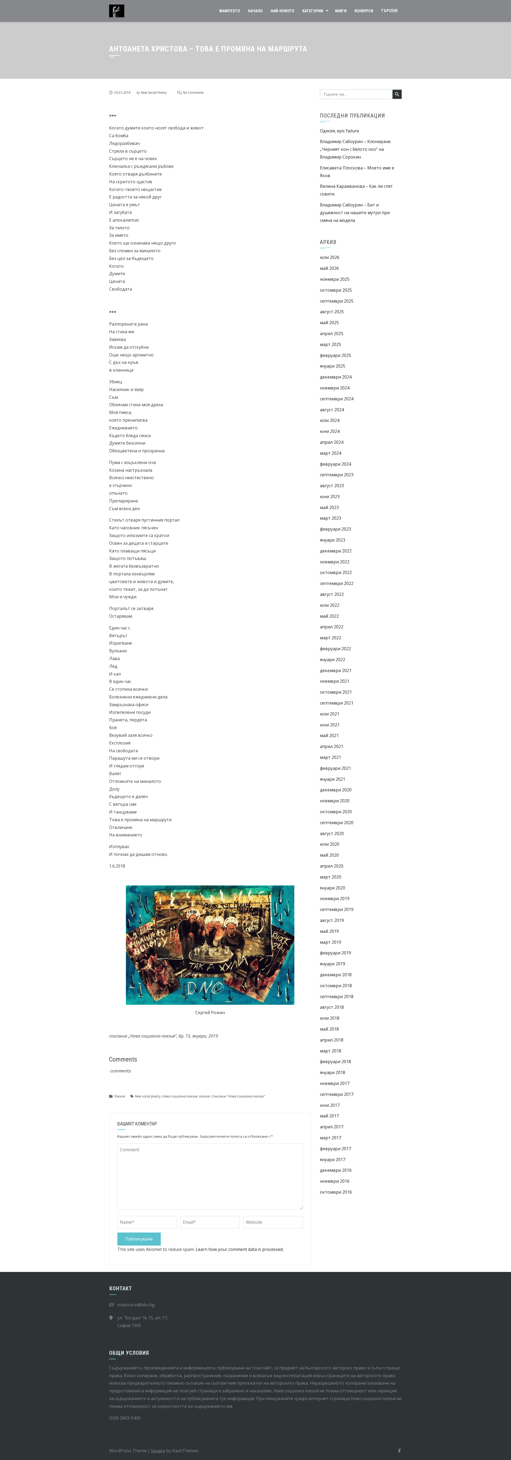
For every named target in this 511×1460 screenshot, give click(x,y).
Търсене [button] (389, 10)
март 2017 (330, 1138)
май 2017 (329, 1116)
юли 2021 (329, 714)
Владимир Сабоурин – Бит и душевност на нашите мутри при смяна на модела (355, 212)
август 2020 (332, 833)
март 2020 (330, 877)
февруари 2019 (335, 953)
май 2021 (329, 735)
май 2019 (329, 931)
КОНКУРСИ (364, 11)
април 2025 (331, 333)
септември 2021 (336, 703)
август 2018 (332, 1007)
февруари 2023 (335, 529)
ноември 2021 (334, 681)
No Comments (193, 92)
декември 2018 (336, 975)
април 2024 (331, 442)
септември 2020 (336, 822)
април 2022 (331, 627)
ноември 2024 (334, 388)
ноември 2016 (334, 1181)
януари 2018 (332, 1072)
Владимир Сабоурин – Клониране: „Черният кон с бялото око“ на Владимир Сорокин (355, 149)
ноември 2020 (334, 801)
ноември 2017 (334, 1083)
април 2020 (331, 866)
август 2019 (332, 920)
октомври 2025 (336, 290)
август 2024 (332, 410)
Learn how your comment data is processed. (239, 1249)
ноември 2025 (334, 279)
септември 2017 (336, 1094)
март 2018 (330, 1051)
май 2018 (329, 1029)
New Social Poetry (154, 92)
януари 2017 (332, 1159)
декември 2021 (336, 670)
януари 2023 (332, 540)
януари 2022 (332, 659)
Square (158, 1451)
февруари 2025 (335, 355)
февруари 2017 (335, 1149)
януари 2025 (332, 366)
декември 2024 (336, 377)
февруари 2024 (335, 464)
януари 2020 (332, 888)
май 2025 (329, 323)
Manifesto (229, 11)
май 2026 (329, 268)
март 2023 (330, 518)
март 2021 (330, 757)
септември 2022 (336, 583)
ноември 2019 (334, 898)
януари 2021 (332, 779)
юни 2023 (330, 496)
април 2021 (331, 746)
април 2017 (331, 1127)
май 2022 (329, 616)
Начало (255, 11)
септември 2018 (336, 996)
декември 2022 (336, 551)
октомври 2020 (336, 812)
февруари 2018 (335, 1061)
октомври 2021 (336, 692)
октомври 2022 (336, 572)
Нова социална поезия (179, 1096)
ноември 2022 (334, 562)
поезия (204, 1096)
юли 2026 (329, 257)
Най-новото (282, 11)
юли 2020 (329, 844)
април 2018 (331, 1040)
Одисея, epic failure (339, 131)
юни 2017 (330, 1105)
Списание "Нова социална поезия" (238, 1096)
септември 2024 (336, 399)
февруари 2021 (335, 768)
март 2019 (330, 942)
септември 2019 (336, 909)
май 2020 (329, 855)
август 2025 (332, 312)
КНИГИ (341, 11)
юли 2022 (329, 605)
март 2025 (330, 344)
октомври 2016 (336, 1192)
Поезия (119, 1096)
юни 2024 (330, 431)
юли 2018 (329, 1018)
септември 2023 (336, 475)
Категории (312, 11)
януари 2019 (332, 964)
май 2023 (329, 507)
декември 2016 (336, 1170)
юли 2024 (329, 420)
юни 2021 (330, 725)
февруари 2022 (335, 649)
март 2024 (330, 453)
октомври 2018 (336, 986)
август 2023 (332, 486)
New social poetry (147, 1096)
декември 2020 (336, 790)
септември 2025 (336, 301)
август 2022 (332, 594)
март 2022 (330, 638)
